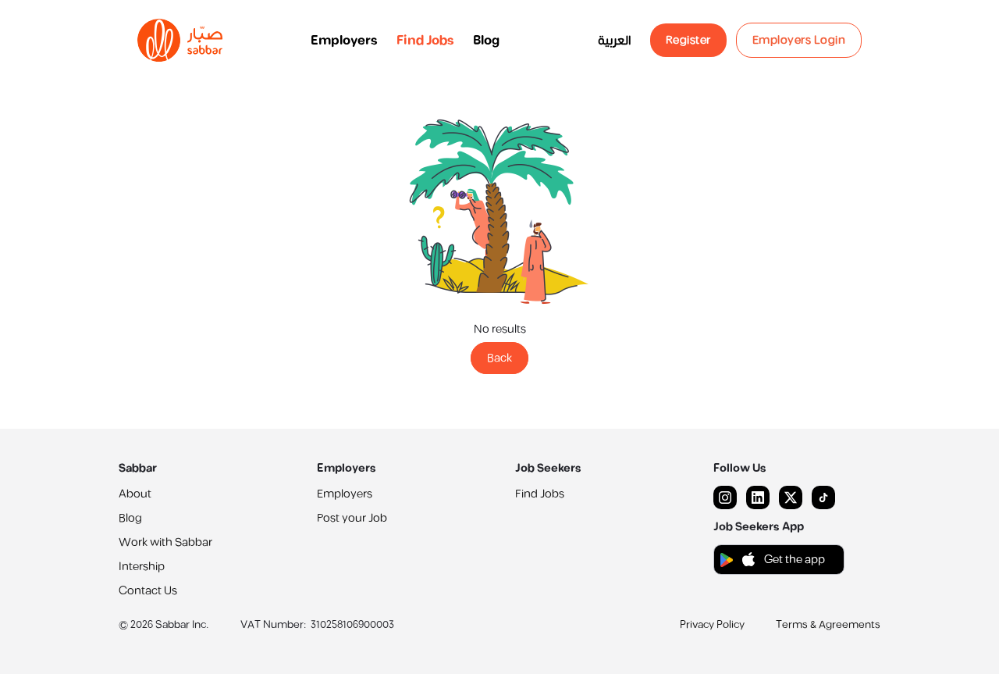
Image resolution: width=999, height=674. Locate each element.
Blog (486, 40)
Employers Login (799, 40)
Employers (344, 40)
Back (499, 358)
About (135, 494)
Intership (142, 566)
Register (688, 40)
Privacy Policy (712, 624)
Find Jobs (425, 40)
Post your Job (352, 518)
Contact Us (148, 591)
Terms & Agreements (828, 624)
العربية (614, 40)
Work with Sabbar (165, 542)
